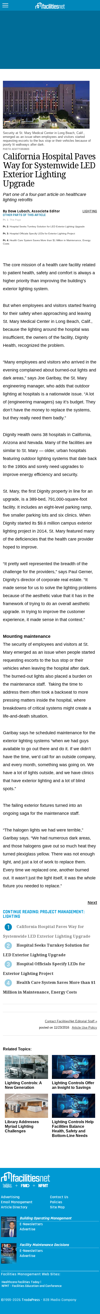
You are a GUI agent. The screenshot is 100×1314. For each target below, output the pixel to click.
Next (92, 902)
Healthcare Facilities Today (21, 1282)
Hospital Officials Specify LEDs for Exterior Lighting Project (42, 233)
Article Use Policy (84, 1027)
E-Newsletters (31, 1224)
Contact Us (59, 1197)
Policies (56, 1202)
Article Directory (14, 1207)
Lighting (90, 211)
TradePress (31, 1299)
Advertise (27, 1229)
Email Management (17, 1202)
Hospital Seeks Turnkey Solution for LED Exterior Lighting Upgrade (47, 226)
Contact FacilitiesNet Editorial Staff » (71, 1021)
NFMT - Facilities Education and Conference (32, 1286)
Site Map (57, 1207)
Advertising (10, 1197)
